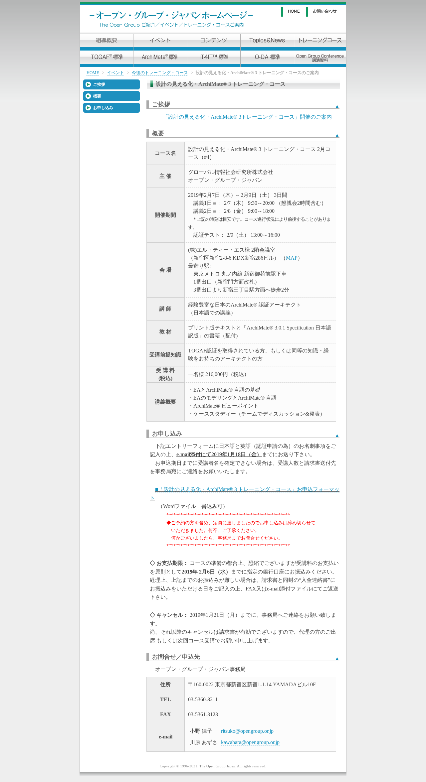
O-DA (267, 59)
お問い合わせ (326, 12)
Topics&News (267, 42)
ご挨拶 (99, 84)
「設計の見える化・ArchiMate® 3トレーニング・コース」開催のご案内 (247, 117)
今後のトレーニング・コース (160, 72)
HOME (293, 12)
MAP (292, 258)
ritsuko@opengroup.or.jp (247, 731)
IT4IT (213, 59)
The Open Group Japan (217, 766)
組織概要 (106, 42)
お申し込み (103, 107)
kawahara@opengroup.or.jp (250, 742)
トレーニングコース (320, 42)
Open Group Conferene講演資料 (320, 59)
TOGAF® (106, 59)
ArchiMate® (160, 59)
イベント (160, 42)
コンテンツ (213, 42)
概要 (97, 96)
